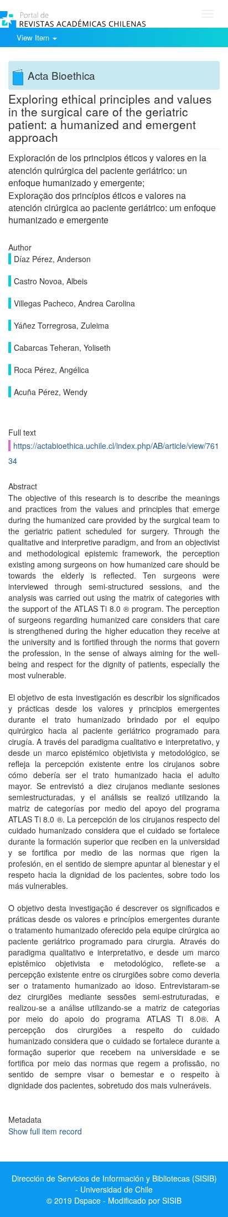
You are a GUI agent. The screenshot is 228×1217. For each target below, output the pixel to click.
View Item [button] (34, 37)
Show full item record (45, 1131)
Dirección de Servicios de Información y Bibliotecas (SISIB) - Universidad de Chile (114, 1184)
